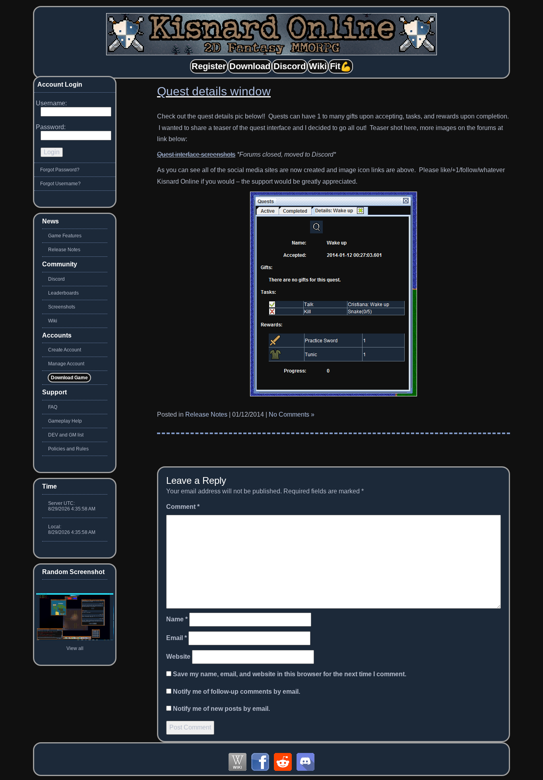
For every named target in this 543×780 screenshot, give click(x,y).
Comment (183, 506)
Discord (56, 279)
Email (176, 637)
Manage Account (66, 364)
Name (177, 619)
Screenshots (61, 307)
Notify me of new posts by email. (221, 708)
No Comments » (291, 414)
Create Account (64, 350)
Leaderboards (63, 293)
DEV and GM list (65, 435)
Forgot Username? (60, 183)
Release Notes (206, 414)
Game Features (64, 236)
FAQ (52, 407)
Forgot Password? (60, 170)
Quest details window (214, 91)
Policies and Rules (68, 449)
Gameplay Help (65, 421)
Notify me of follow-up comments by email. (236, 691)
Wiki (52, 321)
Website (178, 656)
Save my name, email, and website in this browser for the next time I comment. (289, 674)
